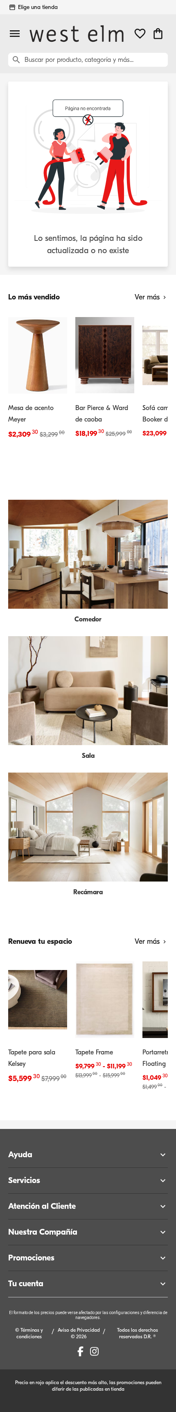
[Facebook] (80, 1351)
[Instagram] (94, 1351)
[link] (37, 377)
